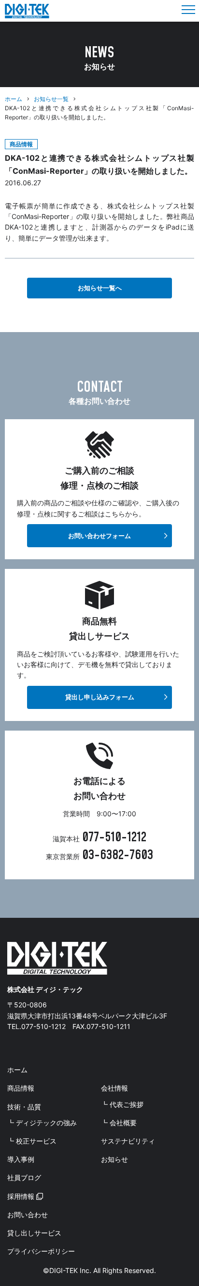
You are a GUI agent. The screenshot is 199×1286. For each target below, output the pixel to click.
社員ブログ (24, 1177)
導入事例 (20, 1159)
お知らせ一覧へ (100, 288)
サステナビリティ (128, 1141)
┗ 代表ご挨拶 (122, 1104)
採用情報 (21, 1196)
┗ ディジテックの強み (42, 1123)
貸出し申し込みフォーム (99, 697)
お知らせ (114, 1159)
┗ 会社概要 (119, 1123)
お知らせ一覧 (51, 99)
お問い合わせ (27, 1214)
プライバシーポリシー (41, 1251)
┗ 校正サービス (32, 1141)
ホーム (13, 99)
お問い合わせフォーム (99, 536)
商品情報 (20, 1088)
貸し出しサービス (34, 1233)
